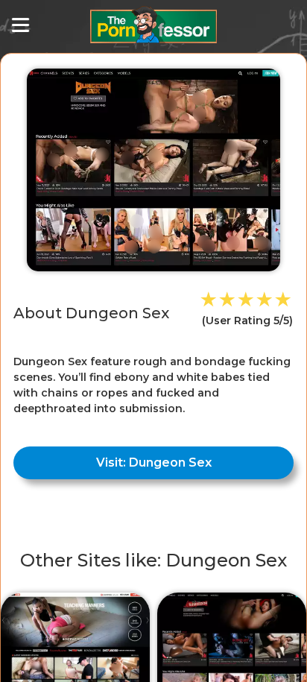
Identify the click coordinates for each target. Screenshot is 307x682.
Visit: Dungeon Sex (154, 462)
